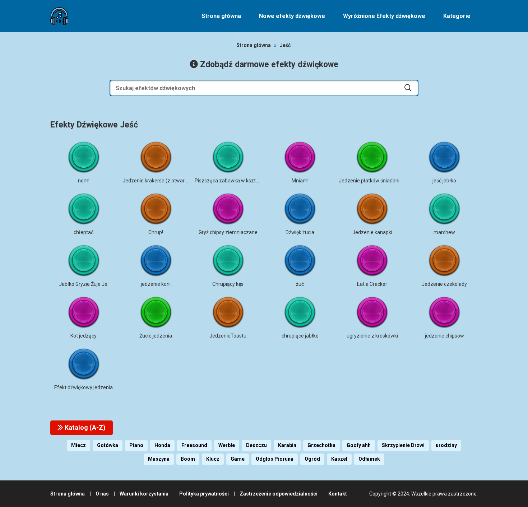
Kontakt (337, 494)
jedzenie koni (156, 284)
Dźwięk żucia (300, 232)
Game (238, 459)
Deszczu (256, 445)
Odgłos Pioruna (274, 459)
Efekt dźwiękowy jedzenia (83, 387)
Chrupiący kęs (228, 284)
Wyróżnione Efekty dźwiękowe (384, 16)
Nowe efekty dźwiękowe (292, 16)
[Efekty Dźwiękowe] (59, 16)
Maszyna (159, 459)
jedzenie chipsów (444, 336)
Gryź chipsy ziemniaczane (228, 232)
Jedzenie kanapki (372, 232)
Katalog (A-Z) (84, 427)
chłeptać (83, 232)
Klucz (212, 459)
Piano (136, 445)
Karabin (287, 445)
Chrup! (155, 232)
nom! (83, 180)
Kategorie (457, 16)
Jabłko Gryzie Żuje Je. (83, 284)
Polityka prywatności (204, 494)
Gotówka (107, 445)
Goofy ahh (359, 445)
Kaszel (339, 459)
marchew (444, 232)
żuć (300, 284)
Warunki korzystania (144, 494)
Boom (188, 459)
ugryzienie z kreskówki (372, 336)
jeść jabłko (444, 180)
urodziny (446, 445)
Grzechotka (321, 445)
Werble (226, 445)
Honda (162, 445)
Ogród (312, 459)
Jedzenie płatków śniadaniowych (376, 180)
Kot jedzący (83, 336)
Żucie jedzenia (155, 336)
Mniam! (300, 180)
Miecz (78, 445)
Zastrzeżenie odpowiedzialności (279, 494)
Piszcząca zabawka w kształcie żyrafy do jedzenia (252, 180)
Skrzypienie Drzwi (403, 445)
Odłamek (369, 459)
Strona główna (221, 16)
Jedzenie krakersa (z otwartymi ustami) (167, 180)
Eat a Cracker (372, 284)
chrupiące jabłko (300, 336)
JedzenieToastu (227, 336)
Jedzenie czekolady (444, 284)
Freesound (194, 445)
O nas (102, 494)
